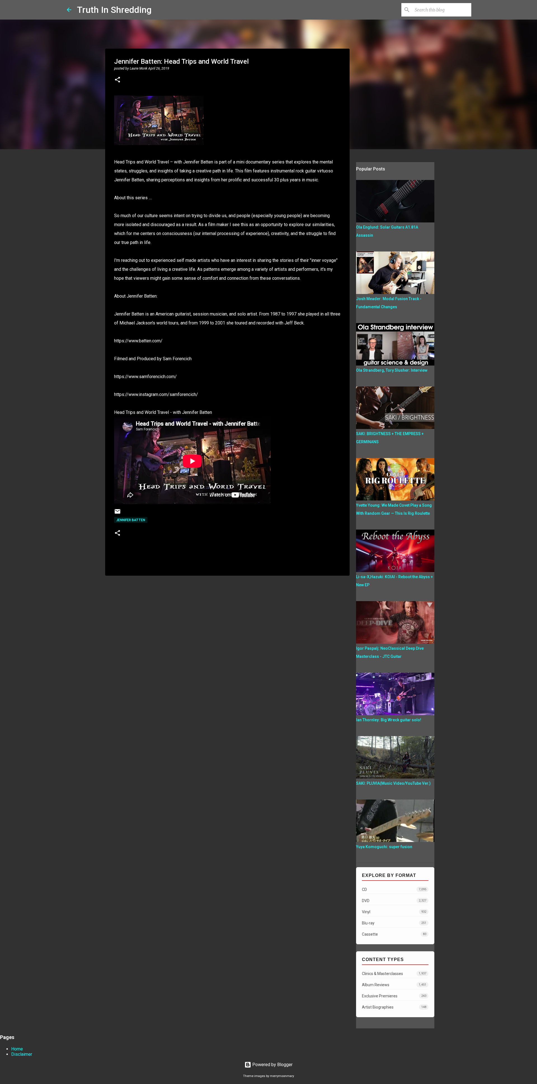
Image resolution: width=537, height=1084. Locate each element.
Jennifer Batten (130, 520)
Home (17, 1049)
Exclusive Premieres (394, 996)
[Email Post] (117, 513)
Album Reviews (394, 985)
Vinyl (394, 912)
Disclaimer (21, 1054)
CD (394, 889)
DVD (394, 900)
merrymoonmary (282, 1076)
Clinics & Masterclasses (394, 973)
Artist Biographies (394, 1007)
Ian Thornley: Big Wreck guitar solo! (388, 720)
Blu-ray (394, 923)
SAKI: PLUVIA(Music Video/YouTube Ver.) (393, 783)
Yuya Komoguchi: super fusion (384, 847)
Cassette (394, 934)
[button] (117, 80)
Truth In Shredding (114, 9)
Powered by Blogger (272, 1064)
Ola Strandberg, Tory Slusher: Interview (391, 370)
